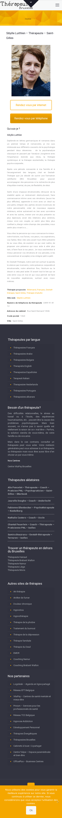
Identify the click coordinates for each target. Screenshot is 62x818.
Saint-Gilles (20, 293)
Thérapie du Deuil (22, 647)
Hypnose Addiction (23, 721)
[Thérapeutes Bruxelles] (17, 5)
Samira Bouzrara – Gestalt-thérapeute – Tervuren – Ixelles (30, 536)
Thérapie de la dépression (26, 634)
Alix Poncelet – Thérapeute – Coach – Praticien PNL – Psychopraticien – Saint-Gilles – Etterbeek (30, 490)
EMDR (16, 653)
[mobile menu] (57, 5)
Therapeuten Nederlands (25, 384)
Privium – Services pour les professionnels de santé (26, 707)
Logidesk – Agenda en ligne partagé (31, 684)
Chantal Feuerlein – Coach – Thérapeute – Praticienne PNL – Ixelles (31, 526)
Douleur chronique (22, 604)
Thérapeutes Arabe (22, 353)
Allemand (31, 289)
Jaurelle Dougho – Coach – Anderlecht (29, 500)
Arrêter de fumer (21, 597)
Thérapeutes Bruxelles (24, 739)
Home (28, 19)
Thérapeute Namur (17, 563)
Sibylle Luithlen (23, 298)
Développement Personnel (26, 727)
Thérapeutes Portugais (24, 390)
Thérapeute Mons (16, 570)
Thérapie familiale (22, 640)
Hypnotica (18, 610)
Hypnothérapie (20, 616)
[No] (57, 801)
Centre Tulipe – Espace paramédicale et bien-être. (31, 754)
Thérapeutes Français (24, 347)
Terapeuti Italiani (21, 378)
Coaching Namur (21, 659)
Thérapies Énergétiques (25, 733)
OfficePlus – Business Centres (28, 761)
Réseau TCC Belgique (24, 715)
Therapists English (22, 366)
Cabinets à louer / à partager (27, 746)
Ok (31, 810)
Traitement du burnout (24, 628)
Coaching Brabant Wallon (26, 665)
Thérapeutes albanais (24, 397)
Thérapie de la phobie (24, 622)
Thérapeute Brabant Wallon (21, 560)
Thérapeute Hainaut (17, 557)
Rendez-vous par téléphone (31, 118)
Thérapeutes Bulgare (23, 360)
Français (41, 289)
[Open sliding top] (31, 4)
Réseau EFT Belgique (23, 690)
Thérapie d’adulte (34, 293)
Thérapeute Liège (16, 567)
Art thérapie (19, 591)
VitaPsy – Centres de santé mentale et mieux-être (32, 698)
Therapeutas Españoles (25, 372)
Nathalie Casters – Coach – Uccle (26, 517)
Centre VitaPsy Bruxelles (19, 466)
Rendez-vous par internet (31, 105)
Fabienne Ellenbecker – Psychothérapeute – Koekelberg (31, 509)
